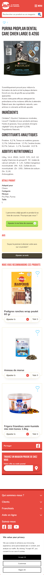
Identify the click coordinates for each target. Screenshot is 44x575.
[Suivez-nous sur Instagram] (10, 527)
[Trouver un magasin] (36, 468)
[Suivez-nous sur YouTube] (16, 526)
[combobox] (22, 14)
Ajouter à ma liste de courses (20, 223)
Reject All (22, 570)
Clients (6, 502)
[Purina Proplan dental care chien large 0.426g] (22, 58)
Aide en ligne (9, 515)
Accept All (22, 557)
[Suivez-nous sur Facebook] (4, 527)
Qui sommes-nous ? (13, 495)
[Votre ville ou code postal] (22, 468)
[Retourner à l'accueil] (10, 10)
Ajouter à (15, 319)
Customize (22, 563)
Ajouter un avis (22, 255)
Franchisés (8, 508)
